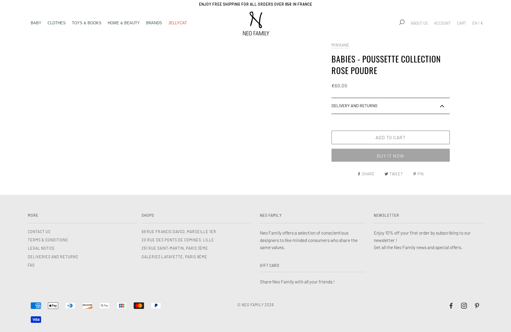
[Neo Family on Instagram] (464, 306)
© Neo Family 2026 (255, 305)
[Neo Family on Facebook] (451, 306)
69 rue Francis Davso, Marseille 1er (179, 232)
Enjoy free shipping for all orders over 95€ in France (255, 4)
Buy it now (390, 155)
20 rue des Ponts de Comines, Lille (178, 240)
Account (442, 23)
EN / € (477, 23)
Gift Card (269, 265)
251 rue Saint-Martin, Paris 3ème (175, 248)
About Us (419, 23)
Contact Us (39, 232)
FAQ (31, 265)
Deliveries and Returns (53, 257)
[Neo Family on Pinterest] (477, 306)
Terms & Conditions (48, 240)
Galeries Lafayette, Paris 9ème (174, 257)
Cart (461, 23)
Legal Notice (41, 248)
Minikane (340, 45)
